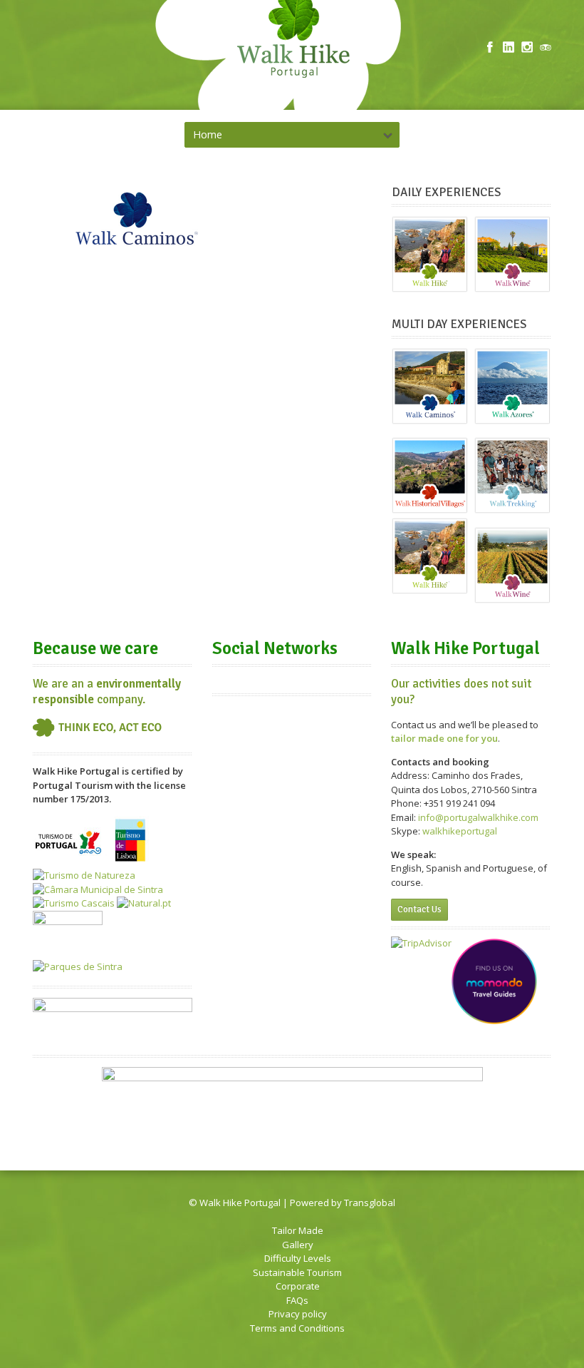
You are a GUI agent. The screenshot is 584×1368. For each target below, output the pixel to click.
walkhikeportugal (459, 831)
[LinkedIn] (508, 47)
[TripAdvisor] (545, 47)
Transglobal (369, 1202)
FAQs (297, 1300)
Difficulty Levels (297, 1258)
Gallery (297, 1244)
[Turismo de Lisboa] (130, 861)
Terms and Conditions (297, 1328)
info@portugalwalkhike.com (478, 817)
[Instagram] (527, 47)
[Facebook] (490, 47)
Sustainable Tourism (297, 1272)
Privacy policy (297, 1313)
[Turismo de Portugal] (70, 861)
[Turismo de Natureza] (84, 875)
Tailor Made (297, 1230)
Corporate (298, 1286)
